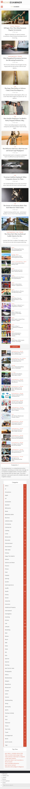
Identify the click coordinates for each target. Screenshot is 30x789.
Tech (14, 372)
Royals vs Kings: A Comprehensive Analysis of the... (17, 327)
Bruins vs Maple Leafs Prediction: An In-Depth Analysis (16, 313)
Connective (14, 465)
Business (17, 26)
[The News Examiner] (12, 2)
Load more (15, 346)
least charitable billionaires (12, 763)
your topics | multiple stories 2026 (14, 753)
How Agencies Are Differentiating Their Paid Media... (17, 459)
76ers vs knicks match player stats (14, 755)
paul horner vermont (10, 765)
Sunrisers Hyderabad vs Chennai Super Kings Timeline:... (16, 334)
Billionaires (4, 773)
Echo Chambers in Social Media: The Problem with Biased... (17, 389)
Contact (4, 782)
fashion (13, 261)
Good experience (12, 56)
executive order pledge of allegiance (14, 766)
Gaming (13, 254)
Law (15, 86)
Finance (12, 26)
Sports (13, 247)
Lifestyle (20, 56)
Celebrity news (5, 775)
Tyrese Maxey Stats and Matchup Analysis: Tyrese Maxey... (17, 299)
